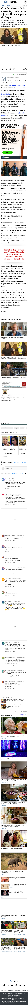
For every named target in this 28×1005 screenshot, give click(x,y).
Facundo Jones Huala (7, 428)
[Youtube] (12, 985)
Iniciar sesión (16, 462)
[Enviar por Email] (14, 69)
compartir (21, 488)
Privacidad (23, 990)
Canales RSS (3, 990)
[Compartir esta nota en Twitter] (6, 69)
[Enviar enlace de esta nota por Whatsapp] (10, 69)
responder (7, 488)
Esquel (16, 428)
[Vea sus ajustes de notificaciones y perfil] (25, 1)
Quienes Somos (10, 990)
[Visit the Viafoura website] (23, 711)
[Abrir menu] (2, 2)
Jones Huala (5, 94)
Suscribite (8, 152)
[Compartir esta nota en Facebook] (2, 69)
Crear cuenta (23, 462)
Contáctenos (18, 990)
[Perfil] (14, 981)
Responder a (12, 495)
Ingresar (21, 1)
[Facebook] (4, 985)
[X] (8, 985)
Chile (22, 428)
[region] (14, 587)
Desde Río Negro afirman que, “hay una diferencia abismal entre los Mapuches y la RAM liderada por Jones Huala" (14, 254)
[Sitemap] (24, 985)
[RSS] (20, 985)
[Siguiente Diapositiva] (26, 445)
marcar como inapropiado (23, 505)
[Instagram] (16, 985)
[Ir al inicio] (10, 2)
